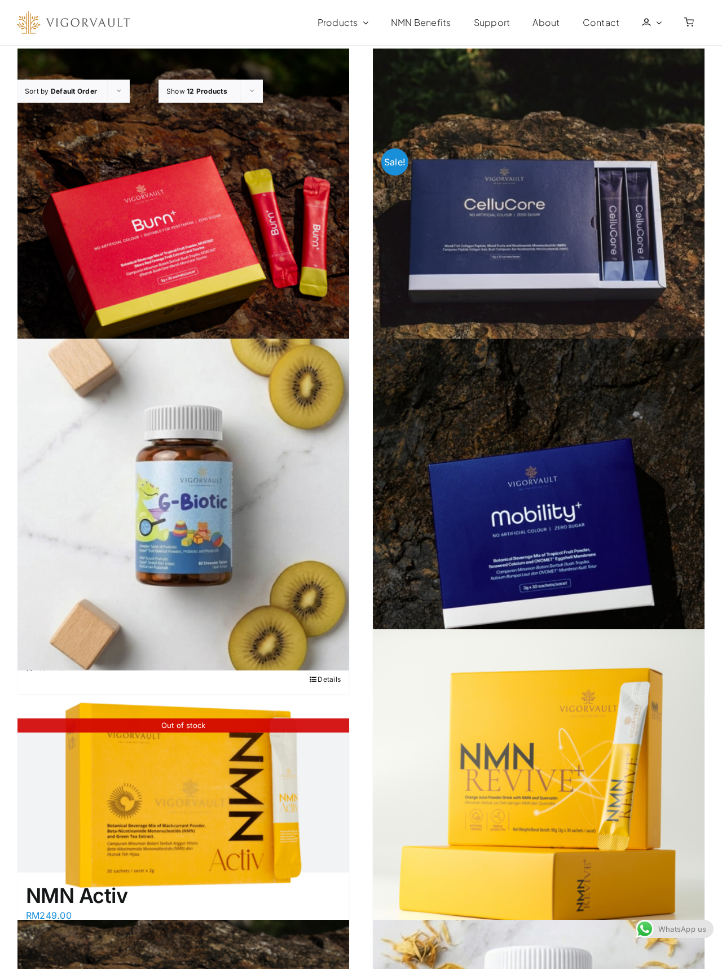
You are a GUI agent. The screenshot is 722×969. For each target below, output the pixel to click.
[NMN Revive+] (539, 795)
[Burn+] (183, 214)
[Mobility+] (539, 505)
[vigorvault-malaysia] (73, 15)
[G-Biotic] (183, 505)
